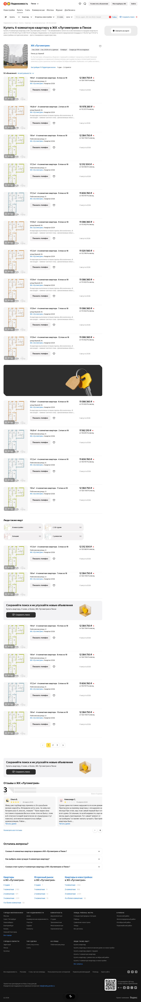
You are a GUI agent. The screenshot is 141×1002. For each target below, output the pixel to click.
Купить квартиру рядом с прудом (86, 951)
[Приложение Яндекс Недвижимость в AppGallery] (132, 987)
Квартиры (9, 877)
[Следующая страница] (63, 745)
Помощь (95, 972)
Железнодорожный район (126, 919)
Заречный (7, 944)
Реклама (23, 972)
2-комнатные (9, 894)
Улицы (76, 925)
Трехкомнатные (56, 922)
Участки (29, 922)
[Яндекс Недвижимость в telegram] (136, 972)
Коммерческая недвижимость (37, 919)
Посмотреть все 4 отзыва (13, 830)
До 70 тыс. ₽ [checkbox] (42, 384)
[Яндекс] (133, 998)
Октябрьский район (124, 922)
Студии (7, 885)
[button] (85, 4)
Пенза (6, 948)
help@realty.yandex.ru (47, 986)
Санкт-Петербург (10, 919)
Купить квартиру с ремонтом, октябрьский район (91, 957)
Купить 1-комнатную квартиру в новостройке (90, 960)
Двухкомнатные (56, 916)
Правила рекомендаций (81, 972)
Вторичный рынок (43, 877)
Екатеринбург (9, 925)
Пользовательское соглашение (59, 972)
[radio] (53, 745)
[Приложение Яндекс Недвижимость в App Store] (124, 987)
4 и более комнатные (12, 903)
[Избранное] (80, 4)
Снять (29, 948)
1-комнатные (9, 889)
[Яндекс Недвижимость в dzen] (132, 972)
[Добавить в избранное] (100, 46)
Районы (76, 919)
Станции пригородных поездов (85, 916)
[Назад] (95, 830)
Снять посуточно (33, 944)
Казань (6, 929)
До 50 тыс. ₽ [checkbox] (28, 384)
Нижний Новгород (10, 932)
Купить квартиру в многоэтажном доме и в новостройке (94, 948)
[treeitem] (10, 10)
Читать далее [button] (10, 824)
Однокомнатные (56, 929)
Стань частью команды (37, 972)
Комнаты (30, 929)
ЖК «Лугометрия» (36, 83)
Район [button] (114, 17)
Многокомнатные (57, 925)
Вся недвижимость (10, 972)
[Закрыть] (136, 17)
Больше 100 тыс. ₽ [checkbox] (31, 390)
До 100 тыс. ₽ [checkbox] (13, 390)
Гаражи (29, 925)
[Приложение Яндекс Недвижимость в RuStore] (135, 987)
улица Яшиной (35, 110)
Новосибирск (8, 922)
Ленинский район (123, 916)
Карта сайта (105, 972)
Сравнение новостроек (82, 922)
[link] (133, 4)
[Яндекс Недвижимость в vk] (128, 972)
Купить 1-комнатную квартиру (85, 954)
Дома (29, 916)
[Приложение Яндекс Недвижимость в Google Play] (128, 987)
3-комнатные (9, 898)
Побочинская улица (37, 81)
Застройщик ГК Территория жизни (43, 67)
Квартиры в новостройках (78, 877)
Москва (6, 916)
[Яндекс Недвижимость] (16, 3)
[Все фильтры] (6, 17)
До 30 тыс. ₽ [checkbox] (13, 384)
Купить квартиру (80, 944)
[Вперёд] (100, 830)
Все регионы (78, 929)
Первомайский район (124, 925)
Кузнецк (7, 951)
